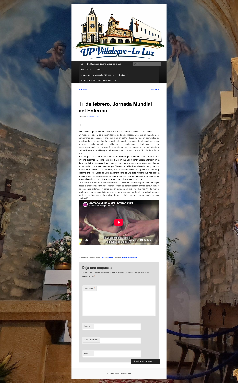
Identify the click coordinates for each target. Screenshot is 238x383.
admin (110, 257)
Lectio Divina (85, 69)
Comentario (89, 288)
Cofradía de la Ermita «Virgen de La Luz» (98, 80)
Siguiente (154, 89)
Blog (99, 69)
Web (86, 353)
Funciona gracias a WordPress (119, 373)
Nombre (87, 326)
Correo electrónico (91, 339)
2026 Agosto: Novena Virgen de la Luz (104, 63)
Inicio (82, 63)
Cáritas (122, 74)
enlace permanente (129, 257)
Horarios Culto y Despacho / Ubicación (97, 74)
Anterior (83, 89)
